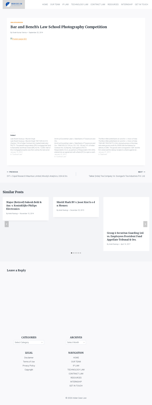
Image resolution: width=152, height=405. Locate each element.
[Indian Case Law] (14, 4)
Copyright (29, 369)
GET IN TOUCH (141, 4)
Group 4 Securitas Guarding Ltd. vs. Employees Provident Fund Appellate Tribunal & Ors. (125, 236)
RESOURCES (113, 4)
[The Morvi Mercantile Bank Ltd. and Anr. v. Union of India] (120, 146)
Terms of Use (29, 361)
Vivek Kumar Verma (20, 33)
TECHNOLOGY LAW (79, 4)
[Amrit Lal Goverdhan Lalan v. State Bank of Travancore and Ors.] (76, 148)
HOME (45, 4)
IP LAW (65, 4)
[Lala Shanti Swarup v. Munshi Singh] (32, 146)
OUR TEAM (55, 4)
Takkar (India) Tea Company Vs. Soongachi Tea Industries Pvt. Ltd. (117, 174)
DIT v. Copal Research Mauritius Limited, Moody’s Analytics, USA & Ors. (37, 174)
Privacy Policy (29, 365)
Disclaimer (28, 357)
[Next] (145, 224)
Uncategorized (16, 22)
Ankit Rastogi (13, 214)
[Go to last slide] (7, 224)
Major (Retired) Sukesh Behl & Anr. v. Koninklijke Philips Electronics (24, 205)
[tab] (71, 253)
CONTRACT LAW (98, 4)
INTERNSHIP (127, 4)
